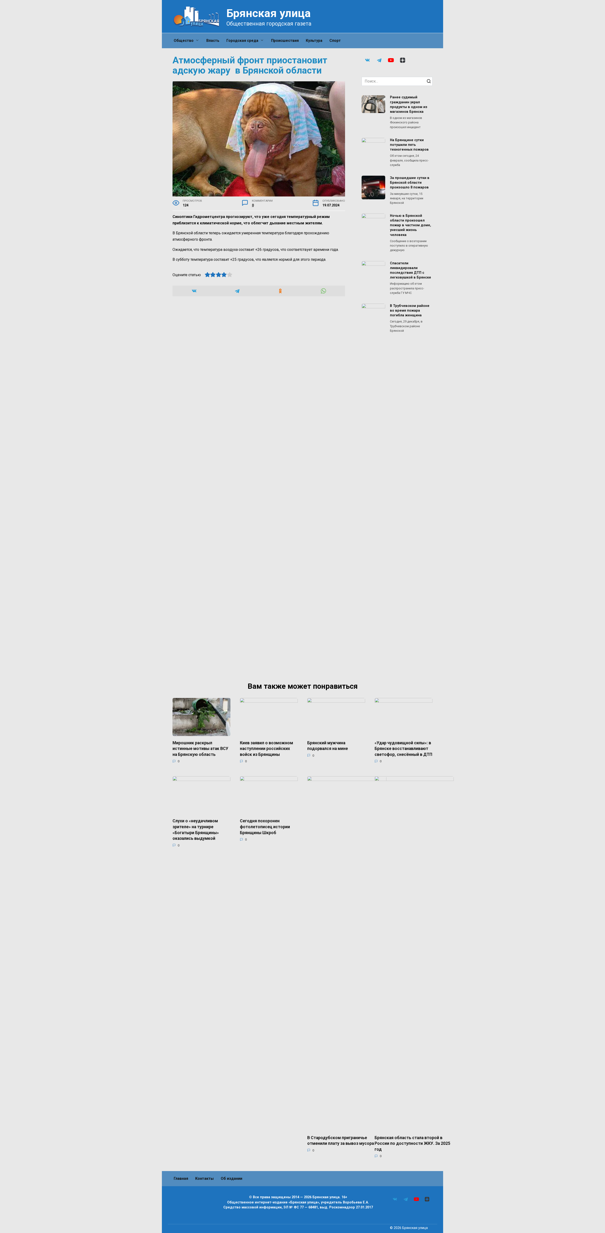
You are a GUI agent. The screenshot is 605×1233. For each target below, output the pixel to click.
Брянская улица (268, 13)
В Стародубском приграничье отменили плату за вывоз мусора (340, 1140)
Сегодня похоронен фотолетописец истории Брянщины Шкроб (265, 827)
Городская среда (242, 40)
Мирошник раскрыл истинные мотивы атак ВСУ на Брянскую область (200, 748)
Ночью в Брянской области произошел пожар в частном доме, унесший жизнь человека (410, 225)
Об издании (231, 1178)
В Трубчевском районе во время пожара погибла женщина (409, 310)
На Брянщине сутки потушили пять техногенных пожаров (409, 145)
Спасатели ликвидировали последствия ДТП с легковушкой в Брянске (410, 270)
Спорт (335, 40)
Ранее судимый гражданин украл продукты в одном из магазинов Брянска (408, 105)
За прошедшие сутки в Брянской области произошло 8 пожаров (409, 182)
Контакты (204, 1178)
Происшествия (285, 40)
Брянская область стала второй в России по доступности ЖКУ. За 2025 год (412, 1143)
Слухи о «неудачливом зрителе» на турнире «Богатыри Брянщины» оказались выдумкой (196, 830)
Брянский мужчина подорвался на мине (327, 745)
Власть (212, 40)
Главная (181, 1178)
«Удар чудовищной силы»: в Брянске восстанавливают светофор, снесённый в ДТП (403, 748)
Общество (184, 40)
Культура (314, 40)
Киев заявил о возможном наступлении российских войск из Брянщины (266, 748)
